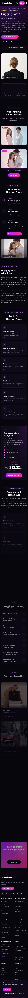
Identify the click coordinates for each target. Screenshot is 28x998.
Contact (3, 974)
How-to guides (19, 970)
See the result (7, 42)
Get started (22, 3)
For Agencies (18, 950)
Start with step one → (14, 233)
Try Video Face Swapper (10, 833)
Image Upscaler (19, 925)
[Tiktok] (10, 893)
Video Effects (18, 977)
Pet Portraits (4, 932)
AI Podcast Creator (20, 901)
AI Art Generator (5, 901)
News (16, 968)
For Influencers (19, 944)
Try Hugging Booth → (9, 36)
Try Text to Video (8, 754)
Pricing (3, 970)
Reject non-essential (10, 993)
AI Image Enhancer (6, 904)
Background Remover (20, 930)
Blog (16, 966)
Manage (21, 993)
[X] (2, 893)
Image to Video (19, 909)
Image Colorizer (19, 933)
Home (2, 8)
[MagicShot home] (7, 3)
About (2, 966)
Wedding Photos (5, 934)
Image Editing (18, 922)
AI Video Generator (11, 8)
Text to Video (7, 748)
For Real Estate (19, 952)
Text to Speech (5, 953)
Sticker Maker (4, 913)
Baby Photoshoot (5, 929)
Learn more (6, 529)
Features (3, 972)
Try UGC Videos (8, 715)
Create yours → (14, 175)
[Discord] (17, 893)
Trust (2, 968)
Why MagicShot (19, 957)
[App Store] (21, 893)
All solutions (18, 959)
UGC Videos (6, 709)
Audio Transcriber (5, 946)
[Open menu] (26, 3)
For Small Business (19, 948)
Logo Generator (5, 906)
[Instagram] (6, 893)
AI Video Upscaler (19, 904)
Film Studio (18, 911)
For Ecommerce (19, 946)
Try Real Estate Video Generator (12, 792)
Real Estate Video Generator (11, 786)
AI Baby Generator (6, 927)
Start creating (6, 888)
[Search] (17, 3)
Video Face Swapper (9, 825)
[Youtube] (13, 893)
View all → (3, 916)
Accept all (7, 989)
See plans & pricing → (14, 475)
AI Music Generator (6, 944)
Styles (16, 972)
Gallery (17, 974)
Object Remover (19, 928)
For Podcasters (19, 955)
